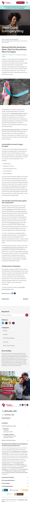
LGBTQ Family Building (8, 338)
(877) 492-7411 (10, 411)
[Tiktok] (13, 323)
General (5, 330)
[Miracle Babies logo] (14, 490)
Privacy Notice (21, 499)
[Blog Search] (26, 315)
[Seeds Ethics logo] (10, 494)
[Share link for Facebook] (12, 293)
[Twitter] (6, 323)
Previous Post (5, 299)
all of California (24, 469)
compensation (9, 209)
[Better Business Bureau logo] (5, 490)
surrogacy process (15, 222)
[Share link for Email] (22, 293)
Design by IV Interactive (10, 501)
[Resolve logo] (24, 490)
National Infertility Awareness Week (11, 129)
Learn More (21, 8)
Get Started (20, 2)
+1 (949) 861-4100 (9, 415)
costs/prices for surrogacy (8, 464)
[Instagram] (10, 323)
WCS (20, 54)
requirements (5, 469)
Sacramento (12, 472)
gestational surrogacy (16, 113)
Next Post (25, 299)
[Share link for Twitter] (15, 293)
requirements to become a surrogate (13, 247)
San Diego (18, 472)
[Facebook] (3, 323)
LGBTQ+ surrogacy (20, 464)
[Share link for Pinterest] (19, 293)
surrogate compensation (16, 467)
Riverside (7, 472)
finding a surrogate (19, 462)
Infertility (4, 56)
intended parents (16, 451)
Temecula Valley (24, 472)
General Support (6, 418)
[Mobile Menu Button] (27, 2)
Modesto (19, 470)
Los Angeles (14, 470)
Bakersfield (8, 470)
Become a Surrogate (8, 388)
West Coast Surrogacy (9, 345)
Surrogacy (24, 54)
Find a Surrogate (7, 392)
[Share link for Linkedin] (17, 293)
